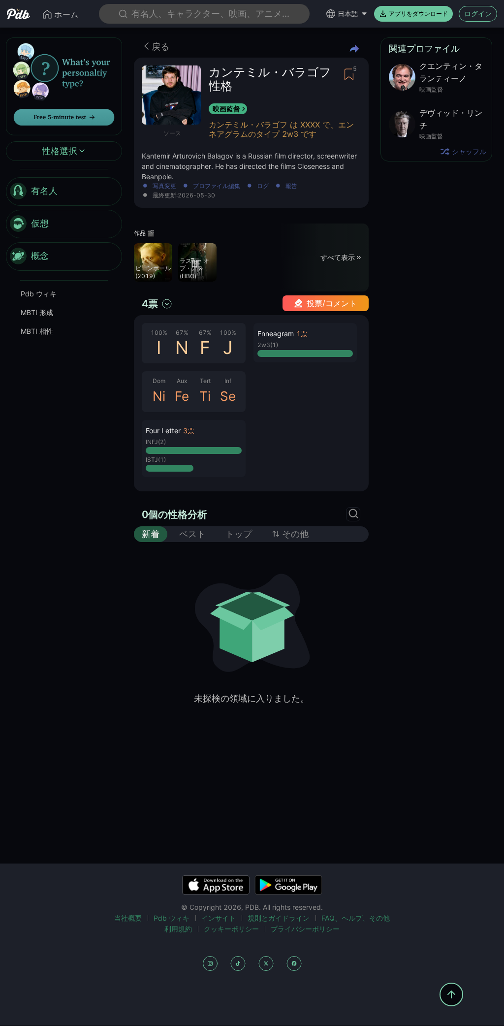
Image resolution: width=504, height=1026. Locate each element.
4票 (150, 304)
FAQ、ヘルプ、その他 (355, 918)
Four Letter (163, 430)
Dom (159, 381)
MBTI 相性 (37, 331)
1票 (302, 333)
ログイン (478, 13)
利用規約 (178, 929)
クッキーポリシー (231, 929)
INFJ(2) (156, 442)
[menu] (64, 224)
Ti (205, 396)
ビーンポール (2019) (153, 272)
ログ (263, 186)
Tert (205, 381)
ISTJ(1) (156, 459)
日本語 (348, 13)
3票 (188, 430)
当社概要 (128, 918)
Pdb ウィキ (39, 293)
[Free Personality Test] (64, 85)
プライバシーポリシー (305, 929)
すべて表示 (337, 257)
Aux (182, 381)
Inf (227, 381)
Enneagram (275, 333)
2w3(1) (267, 345)
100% (159, 332)
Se (228, 396)
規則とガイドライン (279, 918)
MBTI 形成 (37, 312)
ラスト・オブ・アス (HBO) (194, 268)
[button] (194, 448)
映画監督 (226, 108)
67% (182, 332)
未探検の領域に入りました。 (251, 698)
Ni (159, 396)
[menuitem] (64, 191)
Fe (182, 396)
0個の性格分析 (174, 514)
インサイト (218, 918)
